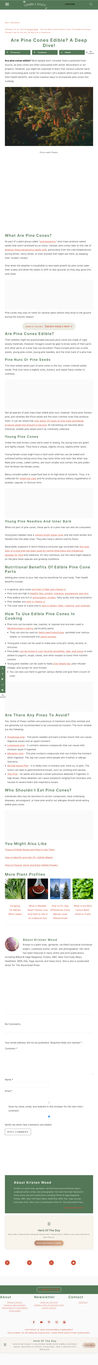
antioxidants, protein (44, 597)
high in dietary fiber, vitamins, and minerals (66, 605)
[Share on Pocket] (2, 690)
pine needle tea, (62, 663)
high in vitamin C (35, 601)
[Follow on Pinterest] (7, 1262)
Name (9, 1079)
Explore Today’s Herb (49, 1243)
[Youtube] (41, 1322)
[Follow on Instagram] (51, 1262)
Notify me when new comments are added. (28, 1124)
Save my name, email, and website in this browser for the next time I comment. (45, 1108)
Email (9, 1091)
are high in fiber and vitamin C (49, 589)
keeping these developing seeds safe (26, 249)
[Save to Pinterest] (2, 668)
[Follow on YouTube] (73, 1262)
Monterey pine (15, 753)
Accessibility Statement (15, 1308)
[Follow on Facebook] (29, 1262)
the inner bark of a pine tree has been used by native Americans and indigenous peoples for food (47, 550)
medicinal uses (27, 478)
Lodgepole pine (16, 745)
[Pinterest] (49, 1322)
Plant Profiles (15, 22)
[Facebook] (33, 1322)
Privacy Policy (15, 1302)
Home (7, 22)
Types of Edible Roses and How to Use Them (30, 849)
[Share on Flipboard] (2, 679)
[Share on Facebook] (2, 674)
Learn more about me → (74, 1207)
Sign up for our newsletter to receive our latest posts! (49, 1305)
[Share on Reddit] (2, 684)
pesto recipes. (49, 636)
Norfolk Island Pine (17, 765)
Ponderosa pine (16, 737)
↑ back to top (49, 1289)
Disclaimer (15, 1311)
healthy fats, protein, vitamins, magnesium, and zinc (59, 593)
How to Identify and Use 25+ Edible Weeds (29, 857)
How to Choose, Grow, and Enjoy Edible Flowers (31, 865)
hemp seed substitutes (51, 632)
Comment (11, 1048)
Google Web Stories (15, 1305)
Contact (83, 1302)
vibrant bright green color (49, 535)
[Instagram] (56, 1322)
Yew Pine (12, 774)
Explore (89, 1345)
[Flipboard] (64, 1322)
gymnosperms (48, 241)
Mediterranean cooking (20, 628)
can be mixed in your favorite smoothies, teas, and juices (52, 651)
